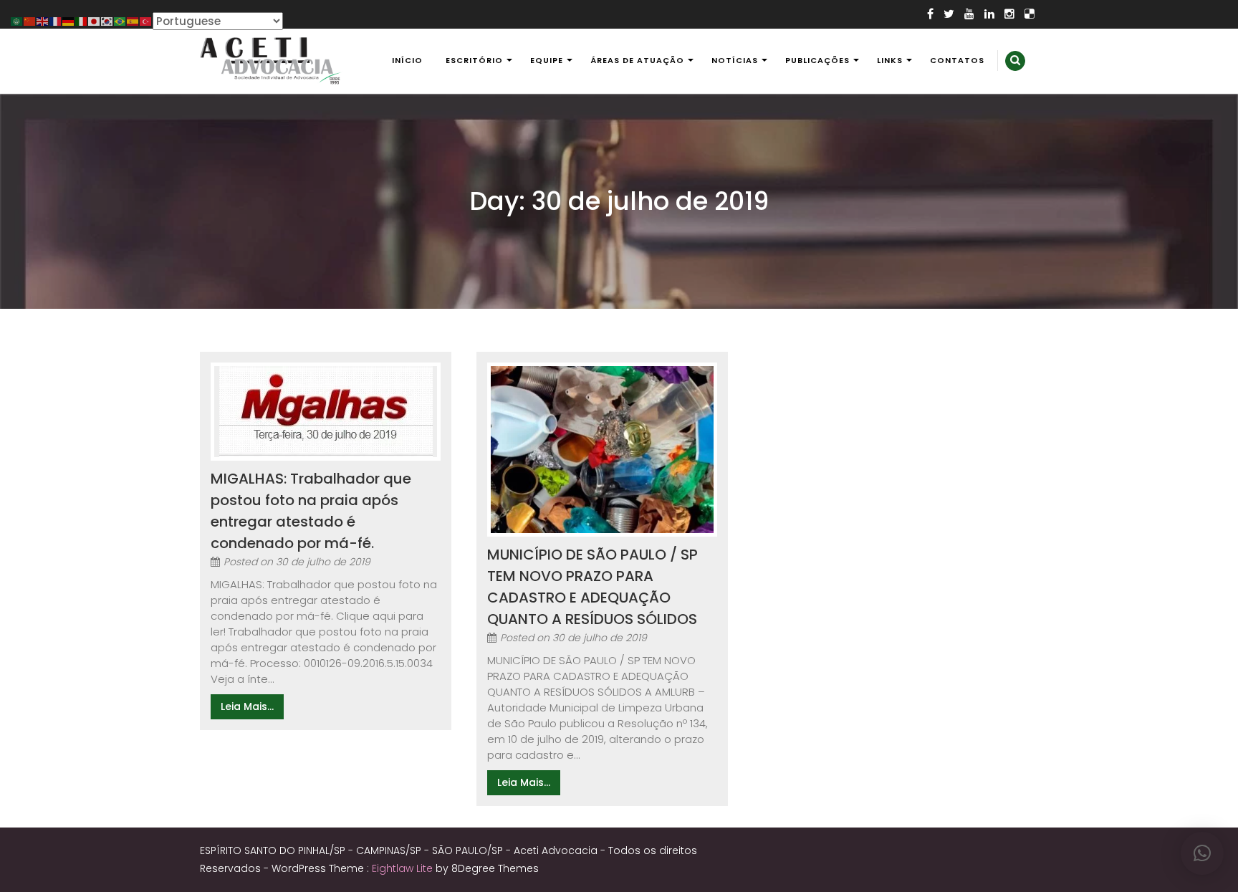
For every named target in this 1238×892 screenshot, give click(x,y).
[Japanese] (94, 20)
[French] (55, 20)
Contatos (957, 60)
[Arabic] (17, 20)
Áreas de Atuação (637, 60)
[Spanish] (133, 20)
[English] (43, 20)
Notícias (734, 60)
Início (407, 60)
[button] (1202, 853)
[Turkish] (146, 20)
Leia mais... (247, 706)
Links (890, 60)
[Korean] (107, 20)
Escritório (474, 60)
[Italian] (81, 20)
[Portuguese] (120, 20)
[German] (68, 20)
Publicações (817, 60)
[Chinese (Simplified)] (30, 20)
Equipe (546, 60)
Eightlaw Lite (404, 868)
